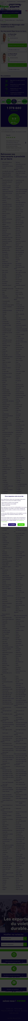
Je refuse (4, 524)
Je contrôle (12, 524)
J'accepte (21, 524)
